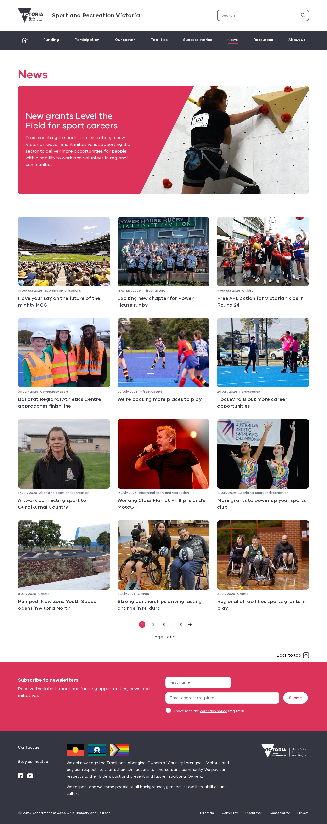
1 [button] (142, 624)
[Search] (303, 15)
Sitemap (207, 813)
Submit (295, 697)
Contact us (28, 747)
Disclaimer (253, 813)
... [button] (172, 624)
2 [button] (153, 624)
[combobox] (263, 15)
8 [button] (181, 624)
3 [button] (164, 624)
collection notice (213, 711)
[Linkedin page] (20, 776)
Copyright (230, 813)
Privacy (303, 813)
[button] (190, 624)
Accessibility (280, 813)
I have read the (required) (209, 711)
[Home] (25, 40)
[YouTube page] (30, 776)
